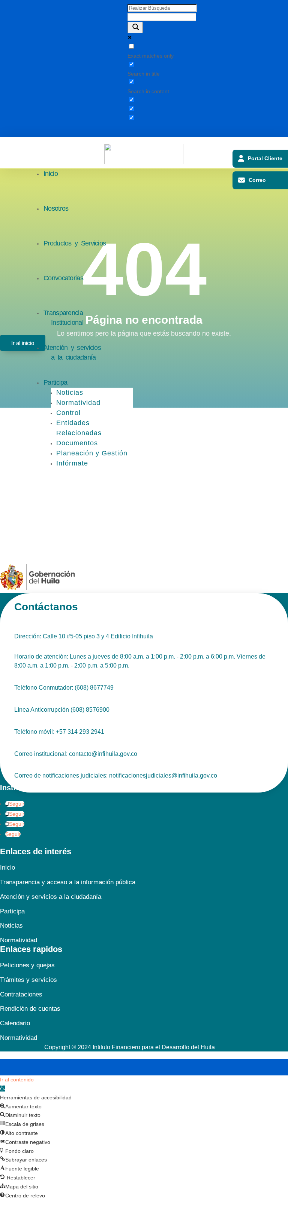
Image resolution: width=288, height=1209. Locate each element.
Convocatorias (63, 278)
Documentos (77, 443)
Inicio (51, 173)
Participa (56, 382)
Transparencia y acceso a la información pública (67, 882)
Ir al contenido (17, 1080)
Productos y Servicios (75, 243)
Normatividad (78, 402)
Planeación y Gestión (92, 453)
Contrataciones (21, 994)
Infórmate (72, 463)
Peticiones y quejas (27, 965)
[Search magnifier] (135, 27)
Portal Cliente (265, 158)
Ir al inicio (22, 343)
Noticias (69, 392)
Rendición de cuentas (30, 1008)
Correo (257, 180)
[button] (2, 1089)
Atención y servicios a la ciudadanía (72, 352)
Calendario (15, 1023)
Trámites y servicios (28, 979)
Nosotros (56, 208)
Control (68, 412)
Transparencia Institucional (63, 317)
